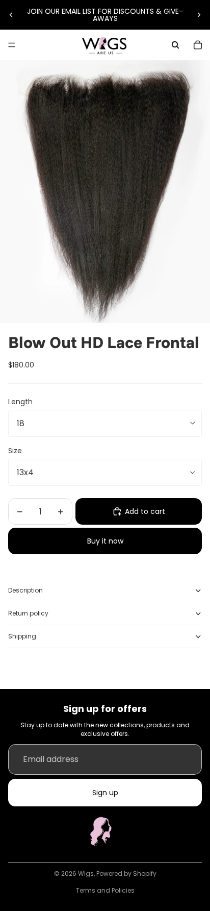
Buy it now (105, 541)
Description (25, 590)
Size (15, 451)
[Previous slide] (11, 15)
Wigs (86, 873)
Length (20, 402)
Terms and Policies (105, 890)
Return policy (28, 613)
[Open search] (175, 45)
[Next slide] (199, 15)
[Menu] (11, 45)
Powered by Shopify (126, 873)
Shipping (22, 636)
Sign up (105, 792)
